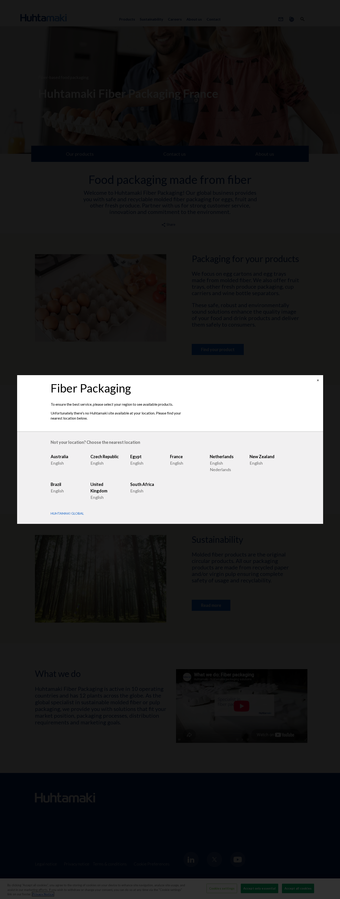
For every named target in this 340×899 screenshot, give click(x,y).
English (57, 463)
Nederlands (220, 469)
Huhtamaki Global (67, 513)
